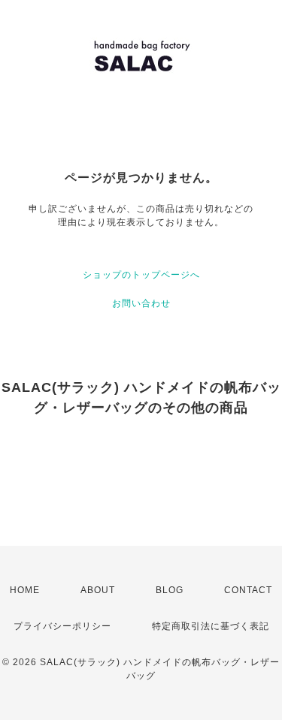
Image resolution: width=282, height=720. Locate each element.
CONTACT (248, 590)
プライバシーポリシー (62, 626)
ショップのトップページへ (141, 275)
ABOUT (97, 590)
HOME (25, 590)
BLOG (169, 590)
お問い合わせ (141, 303)
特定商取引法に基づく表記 (210, 626)
